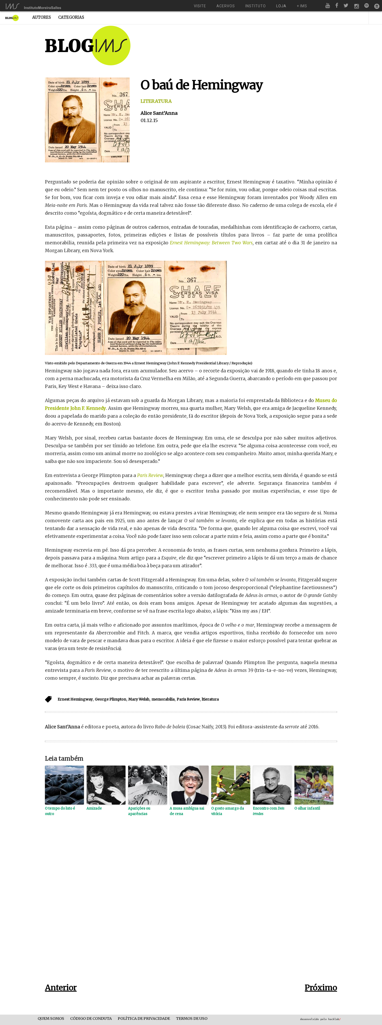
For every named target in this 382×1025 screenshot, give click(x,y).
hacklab (334, 1019)
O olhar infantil (307, 808)
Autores (41, 17)
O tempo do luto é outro (60, 811)
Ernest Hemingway (75, 699)
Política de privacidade (144, 1018)
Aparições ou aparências (139, 811)
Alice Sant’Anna (159, 113)
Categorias (71, 17)
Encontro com (268, 811)
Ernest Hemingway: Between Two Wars (211, 243)
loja (281, 6)
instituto (255, 6)
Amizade (94, 808)
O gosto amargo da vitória (227, 811)
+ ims (302, 6)
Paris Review (150, 475)
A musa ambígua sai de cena (187, 811)
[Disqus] (191, 908)
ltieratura (210, 699)
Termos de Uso (191, 1018)
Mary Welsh (138, 699)
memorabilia (163, 699)
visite (200, 6)
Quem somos (51, 1018)
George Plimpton (110, 699)
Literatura (156, 101)
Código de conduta (91, 1018)
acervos (225, 6)
